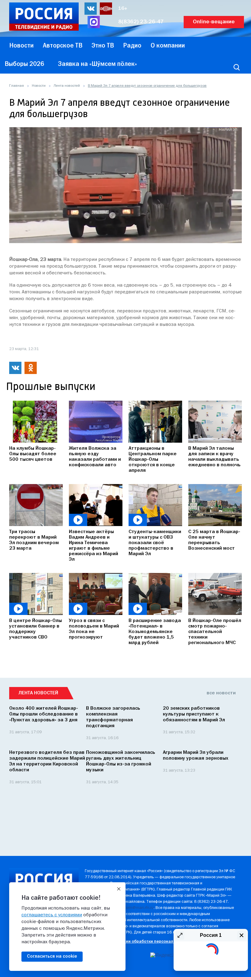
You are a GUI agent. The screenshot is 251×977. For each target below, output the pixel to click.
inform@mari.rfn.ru (138, 908)
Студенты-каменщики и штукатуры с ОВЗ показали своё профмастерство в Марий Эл (155, 543)
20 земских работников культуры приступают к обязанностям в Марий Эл (194, 714)
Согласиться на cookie (52, 956)
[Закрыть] (118, 889)
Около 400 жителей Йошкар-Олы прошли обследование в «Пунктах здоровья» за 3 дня (43, 714)
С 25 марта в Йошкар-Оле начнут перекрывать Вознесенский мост (214, 540)
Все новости (221, 693)
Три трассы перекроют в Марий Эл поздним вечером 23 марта (34, 540)
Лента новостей (67, 85)
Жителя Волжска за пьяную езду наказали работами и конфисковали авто (95, 456)
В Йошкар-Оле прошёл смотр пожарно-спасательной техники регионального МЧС (214, 632)
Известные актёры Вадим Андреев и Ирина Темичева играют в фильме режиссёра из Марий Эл (93, 546)
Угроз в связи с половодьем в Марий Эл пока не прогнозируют (94, 629)
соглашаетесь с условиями (51, 915)
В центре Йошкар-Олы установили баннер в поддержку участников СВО (35, 629)
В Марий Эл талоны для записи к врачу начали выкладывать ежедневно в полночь (214, 456)
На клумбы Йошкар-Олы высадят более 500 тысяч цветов (32, 454)
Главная (16, 85)
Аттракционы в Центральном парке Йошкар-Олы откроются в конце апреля (153, 459)
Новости (39, 85)
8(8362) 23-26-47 (141, 22)
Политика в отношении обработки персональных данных (141, 941)
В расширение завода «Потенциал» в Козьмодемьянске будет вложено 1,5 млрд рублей (155, 632)
